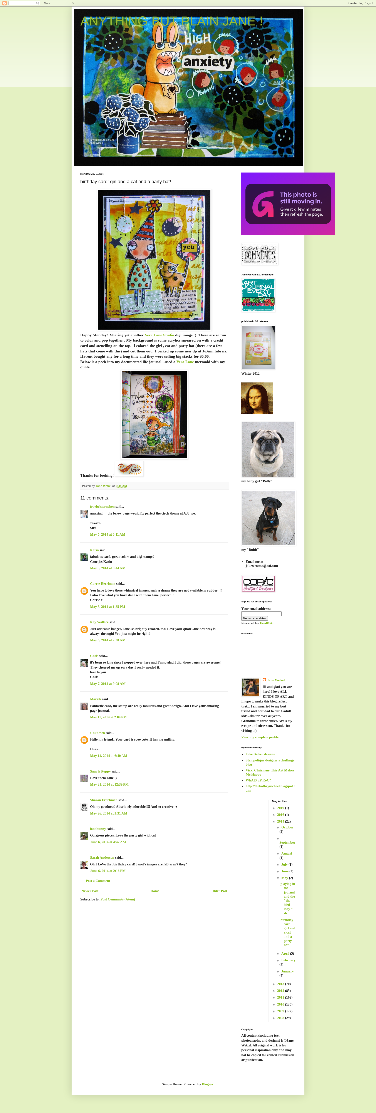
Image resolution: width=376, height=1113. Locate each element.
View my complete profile (260, 737)
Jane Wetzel (276, 680)
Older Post (219, 891)
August (286, 853)
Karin (94, 550)
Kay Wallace (99, 622)
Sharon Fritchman (104, 800)
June (285, 871)
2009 (281, 1011)
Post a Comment (98, 881)
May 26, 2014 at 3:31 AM (108, 813)
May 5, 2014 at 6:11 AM (107, 534)
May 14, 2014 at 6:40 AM (108, 756)
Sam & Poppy (100, 771)
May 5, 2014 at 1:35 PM (107, 606)
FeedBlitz (267, 623)
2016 (281, 814)
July (285, 864)
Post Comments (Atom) (118, 899)
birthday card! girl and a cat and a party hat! (287, 932)
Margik (95, 699)
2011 (281, 997)
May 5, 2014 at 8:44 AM (108, 568)
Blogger (207, 1084)
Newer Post (89, 891)
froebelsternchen (102, 506)
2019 (281, 808)
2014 (281, 821)
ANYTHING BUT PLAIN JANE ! (171, 21)
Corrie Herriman (102, 583)
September (287, 842)
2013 (281, 984)
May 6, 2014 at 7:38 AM (108, 640)
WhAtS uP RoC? (258, 780)
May (285, 878)
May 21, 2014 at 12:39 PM (109, 784)
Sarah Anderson (102, 857)
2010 (281, 1004)
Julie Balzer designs (260, 754)
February (288, 960)
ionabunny (98, 829)
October (287, 827)
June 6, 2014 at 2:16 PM (108, 871)
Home (155, 891)
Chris (94, 656)
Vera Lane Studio (159, 335)
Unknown (97, 733)
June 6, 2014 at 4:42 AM (108, 842)
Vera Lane (185, 362)
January (287, 971)
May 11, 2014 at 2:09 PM (108, 717)
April (285, 953)
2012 (281, 990)
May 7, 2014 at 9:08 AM (108, 684)
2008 (281, 1018)
